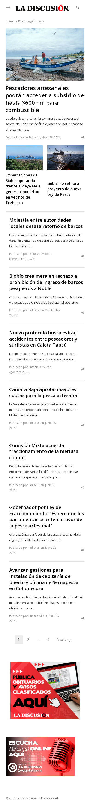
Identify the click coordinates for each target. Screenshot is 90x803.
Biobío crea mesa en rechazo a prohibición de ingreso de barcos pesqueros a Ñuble (46, 282)
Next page (64, 639)
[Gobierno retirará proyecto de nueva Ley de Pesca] (65, 148)
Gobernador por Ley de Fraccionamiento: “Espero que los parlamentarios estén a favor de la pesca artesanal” (46, 516)
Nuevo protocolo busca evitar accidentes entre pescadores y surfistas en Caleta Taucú (43, 339)
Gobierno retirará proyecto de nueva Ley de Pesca (64, 189)
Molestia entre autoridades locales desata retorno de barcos (46, 223)
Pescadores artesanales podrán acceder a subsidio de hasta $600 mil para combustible (45, 99)
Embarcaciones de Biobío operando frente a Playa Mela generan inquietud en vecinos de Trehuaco (23, 189)
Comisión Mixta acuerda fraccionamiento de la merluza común (43, 451)
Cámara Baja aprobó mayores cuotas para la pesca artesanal (43, 392)
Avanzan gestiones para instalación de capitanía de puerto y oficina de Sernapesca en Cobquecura (43, 579)
